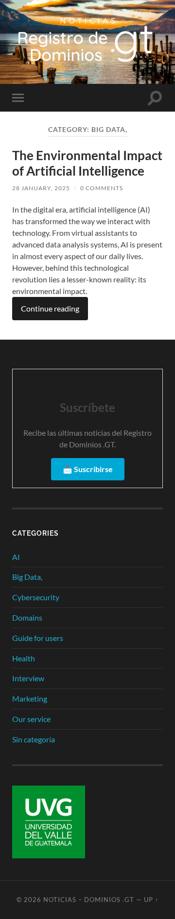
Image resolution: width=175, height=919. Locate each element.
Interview (28, 678)
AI (16, 556)
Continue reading (50, 308)
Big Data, (27, 576)
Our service (31, 718)
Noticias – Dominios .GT (88, 899)
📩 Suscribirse (88, 469)
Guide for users (37, 637)
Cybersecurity (35, 597)
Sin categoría (33, 739)
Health (23, 658)
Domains (27, 617)
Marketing (29, 698)
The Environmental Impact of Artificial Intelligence (87, 163)
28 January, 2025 (41, 188)
